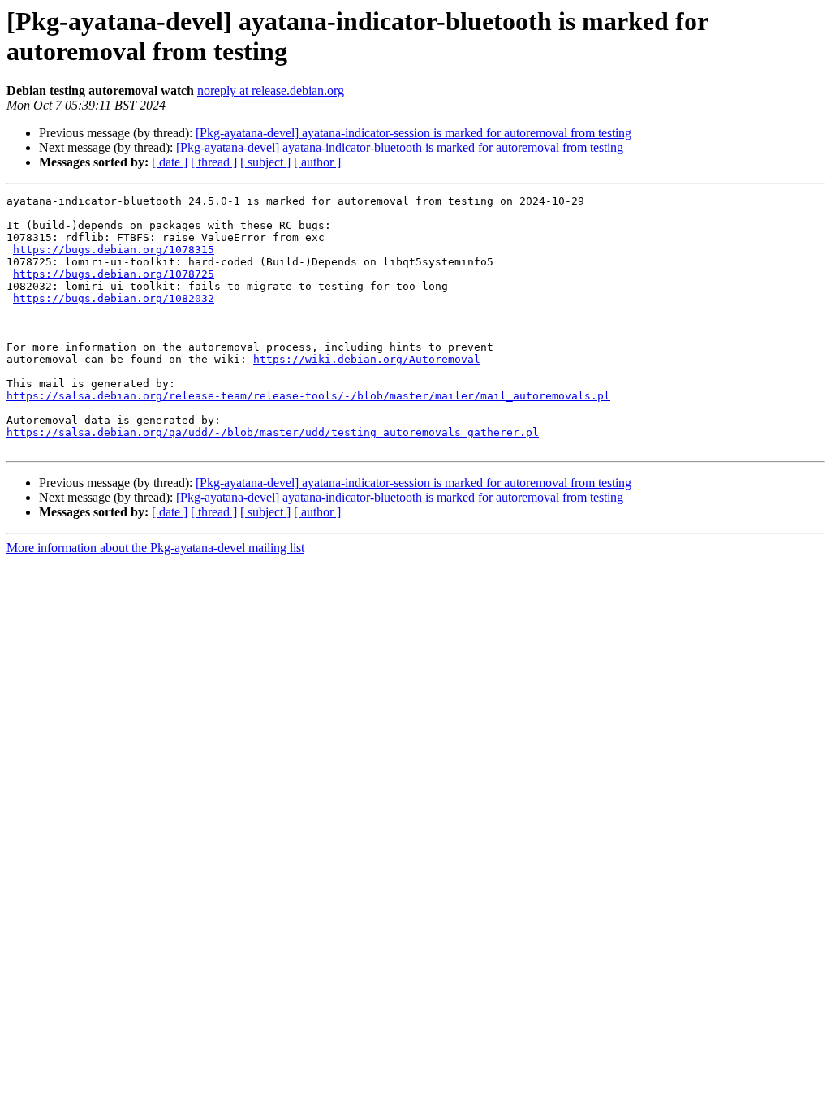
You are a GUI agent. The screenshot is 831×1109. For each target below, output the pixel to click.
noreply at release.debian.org (270, 90)
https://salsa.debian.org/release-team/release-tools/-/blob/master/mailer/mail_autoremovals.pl (308, 396)
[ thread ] (214, 162)
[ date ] (169, 162)
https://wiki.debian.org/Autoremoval (366, 359)
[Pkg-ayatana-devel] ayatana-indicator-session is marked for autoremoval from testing (413, 133)
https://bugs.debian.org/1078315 (113, 250)
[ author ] (317, 162)
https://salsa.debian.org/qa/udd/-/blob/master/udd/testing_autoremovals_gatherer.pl (272, 432)
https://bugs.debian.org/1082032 (113, 298)
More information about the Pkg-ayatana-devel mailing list (155, 547)
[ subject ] (265, 162)
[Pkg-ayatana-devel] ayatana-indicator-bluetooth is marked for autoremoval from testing (399, 147)
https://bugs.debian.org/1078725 (113, 274)
